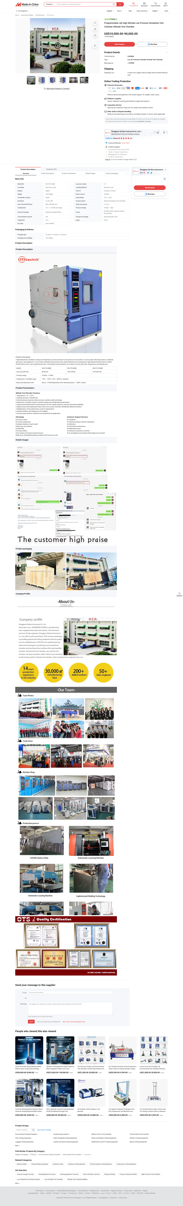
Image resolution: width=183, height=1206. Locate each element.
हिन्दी (120, 1193)
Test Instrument (39, 15)
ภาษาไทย (126, 1193)
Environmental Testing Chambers (26, 1134)
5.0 (141, 173)
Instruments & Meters (27, 15)
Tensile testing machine (61, 1134)
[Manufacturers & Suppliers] (26, 4)
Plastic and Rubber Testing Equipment (104, 1138)
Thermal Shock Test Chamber (139, 1134)
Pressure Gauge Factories (25, 1174)
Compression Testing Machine (126, 1164)
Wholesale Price (94, 1190)
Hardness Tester (58, 1164)
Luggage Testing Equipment (24, 1142)
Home (17, 15)
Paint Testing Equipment (23, 1138)
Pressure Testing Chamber (128, 1174)
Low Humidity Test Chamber (53, 1179)
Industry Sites (105, 1190)
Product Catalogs (45, 1130)
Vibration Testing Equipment (139, 1138)
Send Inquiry (119, 44)
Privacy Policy (123, 1197)
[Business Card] (165, 179)
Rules (166, 11)
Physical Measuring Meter (39, 1164)
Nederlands (95, 1193)
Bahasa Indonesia (150, 1193)
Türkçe (133, 1193)
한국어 (109, 1193)
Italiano (81, 1193)
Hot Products (39, 1190)
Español (48, 1193)
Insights (145, 1190)
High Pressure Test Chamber (150, 1174)
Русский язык (73, 1193)
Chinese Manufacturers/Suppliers (66, 1190)
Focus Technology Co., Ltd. (77, 1197)
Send (31, 1022)
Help (129, 11)
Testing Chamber (109, 1174)
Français (63, 1193)
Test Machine (50, 15)
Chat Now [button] (153, 44)
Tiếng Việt (140, 1193)
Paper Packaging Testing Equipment (65, 1138)
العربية (103, 1193)
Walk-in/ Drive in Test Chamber (101, 1134)
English (42, 1193)
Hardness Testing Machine (76, 1164)
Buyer (119, 11)
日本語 (115, 1193)
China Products (50, 1190)
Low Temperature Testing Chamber (28, 1179)
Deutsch (87, 1193)
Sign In (107, 159)
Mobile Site (137, 1190)
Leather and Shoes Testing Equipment (65, 1142)
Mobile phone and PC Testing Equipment (105, 1142)
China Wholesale (83, 1190)
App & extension (142, 11)
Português (56, 1193)
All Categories (22, 11)
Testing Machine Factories (46, 1174)
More (17, 1183)
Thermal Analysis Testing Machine (101, 1164)
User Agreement (103, 1197)
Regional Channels (116, 1190)
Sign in (165, 6)
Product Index (128, 1190)
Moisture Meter (22, 1164)
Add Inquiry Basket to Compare (57, 88)
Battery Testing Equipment (138, 1142)
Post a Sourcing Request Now (74, 1022)
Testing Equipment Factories (69, 1174)
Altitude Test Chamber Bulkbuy (77, 1179)
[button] (122, 173)
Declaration (113, 1197)
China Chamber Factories (91, 1174)
